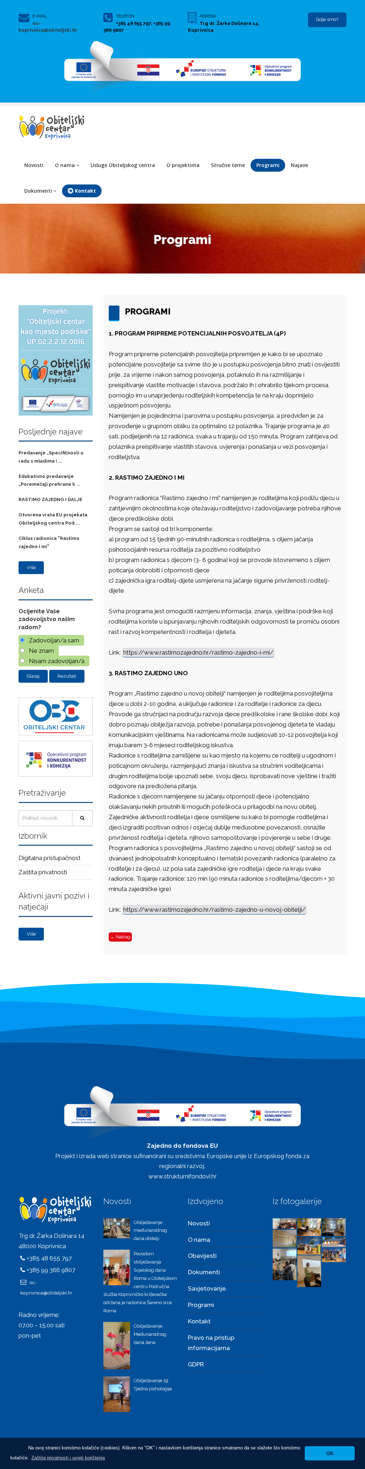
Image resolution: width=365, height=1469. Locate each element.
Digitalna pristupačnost (50, 857)
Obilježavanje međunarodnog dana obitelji (150, 1230)
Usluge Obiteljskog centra (123, 165)
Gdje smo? (327, 19)
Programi (267, 165)
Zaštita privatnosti (43, 872)
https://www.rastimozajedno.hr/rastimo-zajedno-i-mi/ (198, 652)
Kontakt (199, 1321)
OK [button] (330, 1453)
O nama (65, 165)
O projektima (183, 165)
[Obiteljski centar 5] (309, 1226)
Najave (299, 165)
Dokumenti (38, 190)
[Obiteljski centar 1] (334, 1241)
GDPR (196, 1364)
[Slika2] (334, 1254)
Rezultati (66, 676)
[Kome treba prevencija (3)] (309, 1270)
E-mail (39, 16)
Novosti (33, 165)
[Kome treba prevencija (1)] (285, 1263)
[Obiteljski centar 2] (309, 1245)
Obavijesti (202, 1255)
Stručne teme (228, 165)
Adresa (208, 16)
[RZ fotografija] (285, 1223)
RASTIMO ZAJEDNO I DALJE (50, 499)
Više (31, 567)
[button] (68, 1457)
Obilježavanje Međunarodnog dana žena (150, 1334)
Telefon (125, 16)
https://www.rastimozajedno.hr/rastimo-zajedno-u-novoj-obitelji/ (214, 909)
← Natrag (120, 936)
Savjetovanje (207, 1288)
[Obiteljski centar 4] (334, 1226)
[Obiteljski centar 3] (285, 1237)
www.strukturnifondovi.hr (182, 1176)
